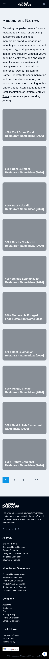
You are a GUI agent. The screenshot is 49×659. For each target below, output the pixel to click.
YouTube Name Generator (14, 590)
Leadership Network (11, 635)
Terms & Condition (11, 618)
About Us (7, 605)
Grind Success (13, 513)
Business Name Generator (14, 547)
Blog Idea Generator (11, 557)
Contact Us (7, 608)
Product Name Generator (14, 584)
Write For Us (8, 638)
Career (6, 611)
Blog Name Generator (12, 577)
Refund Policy (9, 642)
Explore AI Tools (10, 544)
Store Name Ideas (31, 87)
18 (36, 480)
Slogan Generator (10, 550)
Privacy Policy (9, 614)
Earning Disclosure (11, 621)
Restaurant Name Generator (15, 587)
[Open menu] (4, 4)
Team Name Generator (13, 581)
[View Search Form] (44, 4)
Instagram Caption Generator (15, 553)
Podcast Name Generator (14, 574)
